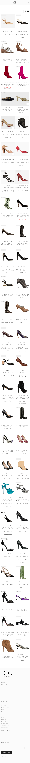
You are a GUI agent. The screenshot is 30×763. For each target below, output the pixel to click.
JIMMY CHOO (22, 157)
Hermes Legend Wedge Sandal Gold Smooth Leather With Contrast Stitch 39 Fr (22, 60)
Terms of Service (5, 725)
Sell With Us (4, 733)
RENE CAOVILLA (7, 264)
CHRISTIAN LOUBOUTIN (7, 131)
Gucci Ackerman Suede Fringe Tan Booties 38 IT (7, 658)
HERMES (8, 56)
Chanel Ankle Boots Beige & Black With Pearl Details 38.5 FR (22, 477)
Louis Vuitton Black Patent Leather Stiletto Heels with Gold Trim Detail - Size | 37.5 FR (22, 269)
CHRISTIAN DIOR (22, 29)
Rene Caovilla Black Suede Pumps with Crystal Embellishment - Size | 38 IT (8, 269)
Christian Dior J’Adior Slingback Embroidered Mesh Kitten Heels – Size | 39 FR (22, 34)
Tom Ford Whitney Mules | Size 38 (7, 110)
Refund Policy (4, 721)
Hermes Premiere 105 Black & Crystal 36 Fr (7, 608)
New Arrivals (4, 684)
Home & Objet (4, 695)
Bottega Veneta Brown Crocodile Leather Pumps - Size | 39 (8, 243)
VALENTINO (7, 581)
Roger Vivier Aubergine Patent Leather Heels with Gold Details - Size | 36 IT (22, 347)
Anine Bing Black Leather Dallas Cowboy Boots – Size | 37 (22, 243)
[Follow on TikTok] (5, 756)
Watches (3, 690)
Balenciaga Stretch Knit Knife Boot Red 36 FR (7, 84)
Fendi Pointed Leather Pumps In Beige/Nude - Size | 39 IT (7, 33)
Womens (3, 686)
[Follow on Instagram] (2, 756)
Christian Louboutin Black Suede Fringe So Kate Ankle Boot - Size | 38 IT (22, 399)
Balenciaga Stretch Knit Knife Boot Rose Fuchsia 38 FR (22, 84)
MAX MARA (7, 342)
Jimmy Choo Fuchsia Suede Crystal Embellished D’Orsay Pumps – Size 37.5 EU (22, 161)
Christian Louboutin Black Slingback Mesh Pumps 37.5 (7, 634)
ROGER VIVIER (22, 342)
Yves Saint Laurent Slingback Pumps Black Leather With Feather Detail (8, 529)
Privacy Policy (4, 719)
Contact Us (3, 705)
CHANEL (22, 473)
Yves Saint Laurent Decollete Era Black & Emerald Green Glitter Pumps (22, 557)
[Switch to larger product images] (25, 11)
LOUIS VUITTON (22, 264)
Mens (2, 688)
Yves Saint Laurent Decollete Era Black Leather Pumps (22, 529)
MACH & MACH (22, 606)
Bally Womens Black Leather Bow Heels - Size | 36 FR (7, 425)
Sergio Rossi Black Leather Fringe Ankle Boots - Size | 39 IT (22, 294)
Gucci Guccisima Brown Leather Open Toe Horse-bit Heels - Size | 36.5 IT (22, 374)
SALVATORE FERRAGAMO (22, 185)
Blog (2, 711)
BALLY (7, 157)
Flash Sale (3, 682)
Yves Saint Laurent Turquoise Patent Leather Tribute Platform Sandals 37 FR (7, 502)
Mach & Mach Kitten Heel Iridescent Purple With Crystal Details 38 (22, 610)
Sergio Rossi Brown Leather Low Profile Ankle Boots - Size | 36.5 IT (22, 320)
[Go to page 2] (17, 664)
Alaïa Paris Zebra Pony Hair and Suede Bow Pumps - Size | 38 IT (22, 216)
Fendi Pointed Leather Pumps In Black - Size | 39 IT (7, 294)
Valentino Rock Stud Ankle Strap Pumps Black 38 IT (7, 584)
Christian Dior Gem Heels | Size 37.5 (22, 110)
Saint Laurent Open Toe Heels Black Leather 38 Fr (8, 556)
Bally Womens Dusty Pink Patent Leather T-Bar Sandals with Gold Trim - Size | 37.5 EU (7, 162)
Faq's (2, 709)
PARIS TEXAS (22, 581)
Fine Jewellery (4, 692)
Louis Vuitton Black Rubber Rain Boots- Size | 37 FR (22, 425)
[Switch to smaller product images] (28, 11)
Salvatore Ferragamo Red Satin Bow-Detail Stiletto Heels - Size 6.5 (22, 189)
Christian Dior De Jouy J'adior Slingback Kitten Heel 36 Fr (22, 658)
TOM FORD (7, 107)
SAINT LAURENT (7, 497)
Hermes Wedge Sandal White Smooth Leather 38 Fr (8, 59)
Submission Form (5, 735)
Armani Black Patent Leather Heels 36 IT (7, 476)
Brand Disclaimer (5, 727)
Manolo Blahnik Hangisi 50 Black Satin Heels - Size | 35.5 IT (8, 399)
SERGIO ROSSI (22, 291)
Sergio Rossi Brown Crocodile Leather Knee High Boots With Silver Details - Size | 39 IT (8, 321)
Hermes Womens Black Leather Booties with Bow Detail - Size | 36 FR (22, 135)
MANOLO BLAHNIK (7, 395)
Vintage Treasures (5, 693)
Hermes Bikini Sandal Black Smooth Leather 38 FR (22, 634)
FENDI (7, 29)
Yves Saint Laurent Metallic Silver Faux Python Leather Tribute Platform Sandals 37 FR (22, 502)
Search (2, 717)
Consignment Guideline (6, 736)
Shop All (3, 697)
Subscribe (6, 752)
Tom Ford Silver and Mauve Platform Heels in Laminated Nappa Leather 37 (7, 451)
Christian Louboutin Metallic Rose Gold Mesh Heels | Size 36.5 (7, 134)
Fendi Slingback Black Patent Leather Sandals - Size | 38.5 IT (7, 374)
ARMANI (8, 473)
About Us (3, 703)
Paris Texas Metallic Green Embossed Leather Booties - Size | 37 (7, 216)
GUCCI (22, 370)
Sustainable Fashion (5, 707)
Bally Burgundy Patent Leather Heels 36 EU (22, 450)
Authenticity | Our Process (7, 738)
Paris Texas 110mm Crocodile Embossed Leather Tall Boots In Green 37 (22, 585)
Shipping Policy (4, 723)
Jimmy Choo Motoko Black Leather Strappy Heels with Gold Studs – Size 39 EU (7, 190)
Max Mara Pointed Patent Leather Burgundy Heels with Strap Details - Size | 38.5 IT (8, 347)
